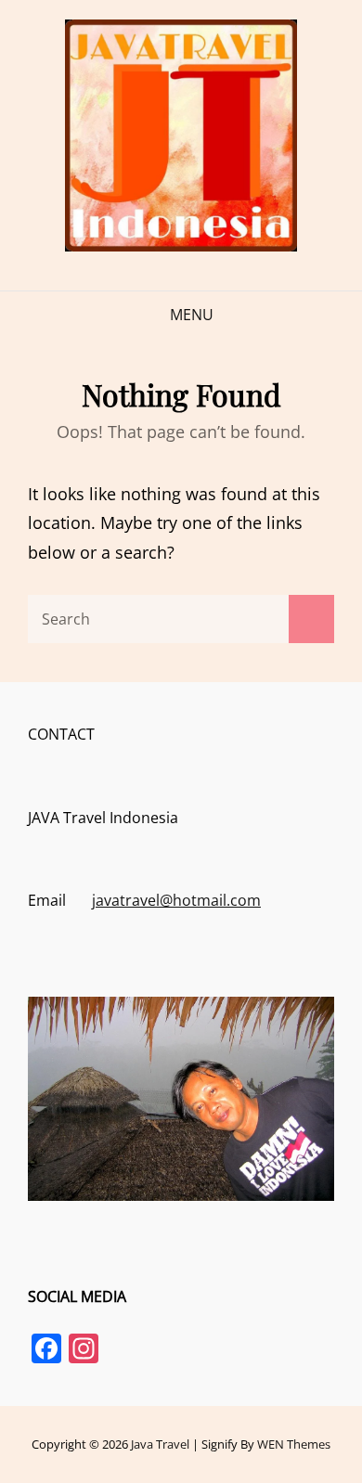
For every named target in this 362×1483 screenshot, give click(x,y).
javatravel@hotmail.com (176, 900)
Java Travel (160, 1444)
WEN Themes (293, 1444)
